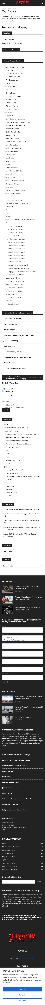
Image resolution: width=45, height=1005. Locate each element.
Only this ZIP (8, 389)
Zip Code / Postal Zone (10, 383)
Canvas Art (9, 116)
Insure (8, 457)
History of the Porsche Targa (16, 470)
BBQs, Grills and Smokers (15, 200)
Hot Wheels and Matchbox (15, 239)
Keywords (5, 674)
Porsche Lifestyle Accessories (13, 181)
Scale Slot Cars (13, 304)
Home (4, 8)
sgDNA (6, 467)
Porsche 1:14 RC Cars (15, 288)
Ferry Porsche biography (23, 717)
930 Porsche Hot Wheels (17, 252)
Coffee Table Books (13, 132)
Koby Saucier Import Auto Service (15, 810)
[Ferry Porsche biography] (7, 720)
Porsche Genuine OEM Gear (13, 171)
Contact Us (10, 486)
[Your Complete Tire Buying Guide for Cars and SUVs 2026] (7, 610)
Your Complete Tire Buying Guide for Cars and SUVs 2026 (21, 522)
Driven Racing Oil (10, 324)
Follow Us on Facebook (11, 50)
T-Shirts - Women (12, 106)
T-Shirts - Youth (11, 109)
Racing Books (11, 135)
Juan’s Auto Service (9, 788)
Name (4, 626)
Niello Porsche (9, 330)
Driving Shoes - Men (13, 93)
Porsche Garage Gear (11, 151)
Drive (8, 454)
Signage (8, 164)
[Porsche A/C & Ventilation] (22, 407)
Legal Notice (10, 496)
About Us (6, 483)
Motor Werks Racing (10, 804)
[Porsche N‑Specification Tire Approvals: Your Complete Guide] (7, 599)
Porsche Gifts (8, 174)
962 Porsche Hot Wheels (17, 262)
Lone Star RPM (9, 346)
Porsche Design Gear (10, 145)
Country (5, 658)
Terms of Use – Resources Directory (19, 444)
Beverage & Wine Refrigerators (17, 203)
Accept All (22, 989)
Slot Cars (9, 301)
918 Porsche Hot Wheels (17, 249)
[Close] (42, 969)
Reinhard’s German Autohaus (14, 368)
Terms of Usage (11, 493)
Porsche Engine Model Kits (12, 148)
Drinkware (9, 187)
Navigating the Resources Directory (18, 437)
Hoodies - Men (11, 99)
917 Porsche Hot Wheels (17, 246)
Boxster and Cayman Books (16, 125)
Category (5, 402)
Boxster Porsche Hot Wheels (18, 265)
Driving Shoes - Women (14, 96)
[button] (3, 3)
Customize (22, 995)
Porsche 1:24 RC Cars (15, 291)
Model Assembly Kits (13, 278)
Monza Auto (7, 793)
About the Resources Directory (17, 441)
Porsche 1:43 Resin (15, 297)
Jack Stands (10, 158)
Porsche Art (7, 112)
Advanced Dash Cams (16, 73)
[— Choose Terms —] (22, 405)
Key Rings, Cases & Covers (15, 190)
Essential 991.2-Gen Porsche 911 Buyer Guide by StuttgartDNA (20, 535)
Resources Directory (10, 431)
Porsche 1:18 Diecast (15, 226)
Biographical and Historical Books (18, 122)
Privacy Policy (10, 489)
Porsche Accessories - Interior (14, 67)
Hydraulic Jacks (11, 155)
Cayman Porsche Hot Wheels (18, 268)
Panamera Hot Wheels (16, 275)
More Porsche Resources (12, 447)
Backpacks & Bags (12, 184)
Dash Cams (10, 70)
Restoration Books (12, 138)
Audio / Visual (10, 197)
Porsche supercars (12, 473)
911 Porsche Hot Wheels (17, 242)
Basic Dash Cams (14, 77)
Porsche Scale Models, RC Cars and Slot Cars (19, 220)
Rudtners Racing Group (12, 352)
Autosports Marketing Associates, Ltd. (18, 335)
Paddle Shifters (11, 83)
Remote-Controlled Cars (14, 285)
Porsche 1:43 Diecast (15, 236)
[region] (22, 986)
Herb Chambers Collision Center (14, 766)
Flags (8, 213)
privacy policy (32, 743)
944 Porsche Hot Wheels (17, 259)
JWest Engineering (10, 341)
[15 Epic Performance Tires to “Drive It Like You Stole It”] (7, 589)
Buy (7, 450)
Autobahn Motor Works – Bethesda (17, 357)
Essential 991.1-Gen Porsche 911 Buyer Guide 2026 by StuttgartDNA (22, 528)
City (3, 642)
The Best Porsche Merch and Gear (15, 428)
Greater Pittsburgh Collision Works (16, 760)
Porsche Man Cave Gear (12, 194)
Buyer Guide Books (12, 129)
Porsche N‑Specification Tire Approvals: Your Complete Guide (22, 515)
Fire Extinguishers (12, 80)
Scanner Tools (11, 161)
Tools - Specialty (11, 168)
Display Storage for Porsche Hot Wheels (22, 272)
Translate (18, 43)
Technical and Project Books (16, 142)
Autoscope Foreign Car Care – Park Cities (18, 799)
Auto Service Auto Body (12, 319)
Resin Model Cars (12, 294)
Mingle (8, 463)
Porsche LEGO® (9, 177)
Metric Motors (9, 363)
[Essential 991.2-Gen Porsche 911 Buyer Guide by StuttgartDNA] (7, 699)
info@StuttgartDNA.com (26, 958)
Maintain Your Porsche (14, 460)
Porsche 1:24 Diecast (15, 229)
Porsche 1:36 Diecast (15, 233)
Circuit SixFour (7, 771)
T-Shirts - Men (11, 103)
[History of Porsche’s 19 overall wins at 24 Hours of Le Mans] (7, 709)
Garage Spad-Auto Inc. (11, 782)
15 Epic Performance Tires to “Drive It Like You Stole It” (22, 509)
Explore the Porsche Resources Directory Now (22, 434)
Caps (7, 90)
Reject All (22, 1001)
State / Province (7, 650)
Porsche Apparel (9, 86)
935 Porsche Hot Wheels (17, 255)
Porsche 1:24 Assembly (16, 281)
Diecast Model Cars (13, 223)
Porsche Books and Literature (14, 119)
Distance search (9, 391)
